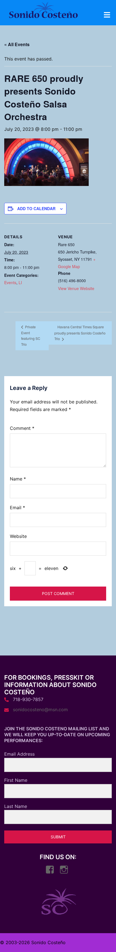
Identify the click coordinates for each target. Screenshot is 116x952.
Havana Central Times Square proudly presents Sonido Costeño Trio (80, 332)
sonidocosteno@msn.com (40, 709)
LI (20, 282)
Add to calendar (36, 208)
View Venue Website (76, 288)
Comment (22, 428)
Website (18, 536)
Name (18, 479)
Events (10, 282)
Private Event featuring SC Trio (30, 335)
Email (17, 507)
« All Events (17, 44)
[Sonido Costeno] (43, 11)
